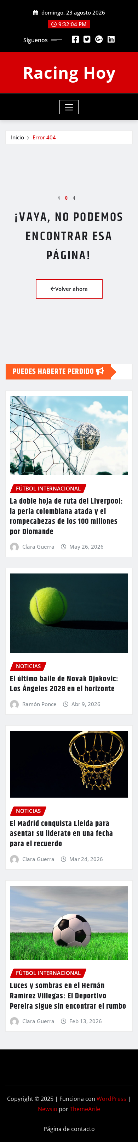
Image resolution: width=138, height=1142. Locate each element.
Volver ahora (71, 288)
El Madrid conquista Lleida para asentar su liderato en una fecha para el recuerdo (61, 834)
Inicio (17, 137)
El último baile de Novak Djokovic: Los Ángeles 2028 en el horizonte (64, 684)
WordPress (111, 1099)
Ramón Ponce (39, 704)
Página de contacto (69, 1129)
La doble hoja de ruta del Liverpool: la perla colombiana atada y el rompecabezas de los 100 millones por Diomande (66, 516)
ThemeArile (85, 1109)
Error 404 (44, 137)
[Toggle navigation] (69, 107)
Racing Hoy (69, 72)
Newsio (47, 1109)
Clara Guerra (38, 546)
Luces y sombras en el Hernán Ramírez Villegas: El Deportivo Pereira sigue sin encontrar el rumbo (68, 996)
